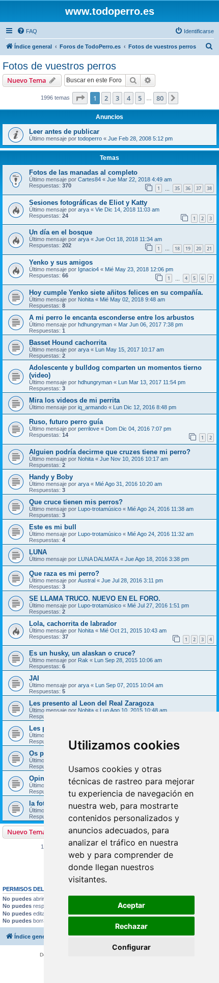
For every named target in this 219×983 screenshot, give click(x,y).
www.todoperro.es (109, 11)
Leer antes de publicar (64, 131)
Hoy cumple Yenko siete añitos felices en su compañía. (116, 292)
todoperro (90, 138)
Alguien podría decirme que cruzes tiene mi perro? (109, 452)
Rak (83, 660)
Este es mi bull (52, 527)
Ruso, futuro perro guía (66, 422)
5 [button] (140, 98)
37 (198, 188)
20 (198, 248)
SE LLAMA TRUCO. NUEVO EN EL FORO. (94, 598)
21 (209, 248)
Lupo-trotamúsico (99, 509)
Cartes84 (89, 179)
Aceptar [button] (131, 905)
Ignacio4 (88, 269)
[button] (80, 98)
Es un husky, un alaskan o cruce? (82, 653)
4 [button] (128, 98)
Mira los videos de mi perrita (74, 400)
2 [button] (106, 98)
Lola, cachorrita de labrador (73, 623)
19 (187, 248)
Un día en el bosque (60, 232)
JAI (34, 678)
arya (83, 209)
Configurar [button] (131, 947)
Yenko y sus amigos (61, 262)
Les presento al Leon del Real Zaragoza (91, 703)
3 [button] (117, 98)
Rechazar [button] (131, 926)
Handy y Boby (51, 477)
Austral (86, 580)
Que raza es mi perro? (64, 573)
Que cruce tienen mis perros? (76, 502)
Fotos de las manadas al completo (83, 172)
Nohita (86, 299)
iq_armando (92, 407)
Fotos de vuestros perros (59, 66)
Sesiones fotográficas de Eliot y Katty (88, 202)
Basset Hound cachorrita (67, 342)
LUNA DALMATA (98, 559)
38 (209, 188)
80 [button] (159, 98)
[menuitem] (27, 31)
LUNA (38, 552)
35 (177, 188)
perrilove (88, 429)
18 (177, 248)
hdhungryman (95, 324)
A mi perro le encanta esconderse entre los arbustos (111, 317)
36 (187, 188)
